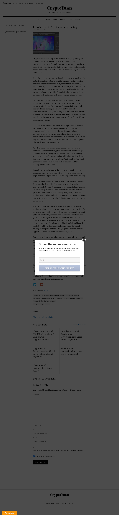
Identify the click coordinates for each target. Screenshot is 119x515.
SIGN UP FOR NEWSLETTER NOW (59, 268)
